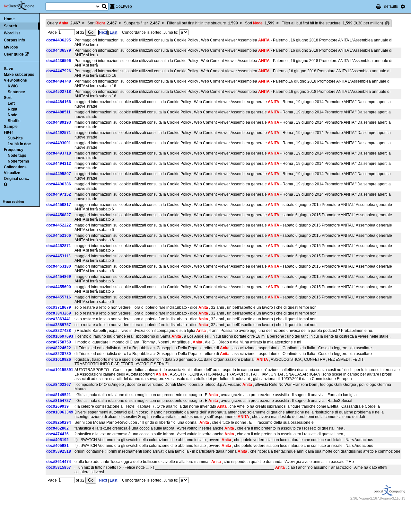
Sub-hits (15, 138)
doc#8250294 (58, 422)
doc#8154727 (58, 400)
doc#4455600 (58, 287)
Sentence (16, 92)
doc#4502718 (58, 91)
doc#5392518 (58, 451)
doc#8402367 (58, 384)
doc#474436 (57, 434)
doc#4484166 (58, 102)
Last (113, 32)
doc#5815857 (58, 467)
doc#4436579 (58, 50)
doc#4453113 (58, 256)
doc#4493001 (58, 143)
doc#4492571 (58, 132)
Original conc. (16, 178)
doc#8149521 (58, 395)
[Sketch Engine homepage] (24, 5)
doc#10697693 (59, 336)
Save (8, 69)
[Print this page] (378, 6)
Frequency (13, 149)
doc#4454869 (58, 276)
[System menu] (403, 6)
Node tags (17, 155)
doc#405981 (57, 445)
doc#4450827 (58, 215)
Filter (8, 132)
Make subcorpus (19, 74)
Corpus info (14, 40)
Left (11, 103)
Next (103, 32)
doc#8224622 (58, 348)
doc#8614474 (58, 461)
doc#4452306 (58, 235)
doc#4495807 (58, 174)
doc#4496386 (58, 184)
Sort (8, 97)
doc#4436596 (58, 60)
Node (12, 115)
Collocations (15, 167)
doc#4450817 (58, 204)
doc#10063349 (59, 412)
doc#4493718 (58, 153)
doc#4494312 (58, 163)
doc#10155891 (59, 370)
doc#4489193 (58, 122)
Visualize (12, 173)
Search (10, 26)
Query (63, 23)
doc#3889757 (58, 325)
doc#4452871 (58, 246)
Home (9, 19)
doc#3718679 (58, 307)
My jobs (11, 47)
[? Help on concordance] (5, 184)
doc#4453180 (58, 266)
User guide (14, 54)
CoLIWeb (124, 6)
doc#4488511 (58, 112)
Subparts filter (142, 23)
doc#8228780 (58, 353)
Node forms (18, 161)
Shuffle (14, 121)
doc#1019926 (58, 359)
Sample (11, 126)
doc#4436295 (58, 40)
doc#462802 (57, 428)
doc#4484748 (58, 81)
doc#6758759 (58, 342)
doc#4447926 (58, 71)
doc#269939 (57, 406)
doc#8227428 (58, 330)
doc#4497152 (58, 194)
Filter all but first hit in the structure (202, 23)
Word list (12, 33)
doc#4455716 (58, 297)
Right (12, 109)
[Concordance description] (387, 23)
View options (15, 80)
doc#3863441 (58, 319)
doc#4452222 (58, 225)
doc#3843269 (58, 313)
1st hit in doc (19, 144)
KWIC (13, 86)
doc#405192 (57, 440)
